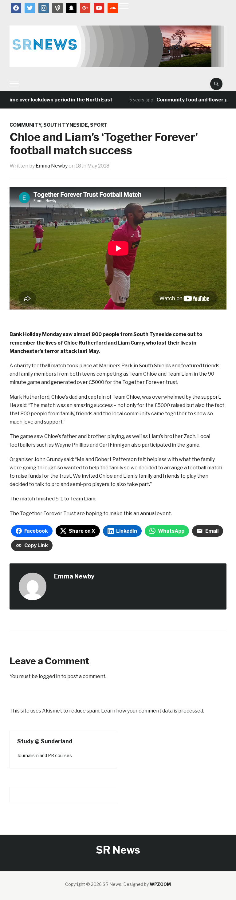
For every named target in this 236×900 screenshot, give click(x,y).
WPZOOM (160, 884)
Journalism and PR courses (44, 755)
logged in (49, 676)
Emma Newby (52, 166)
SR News (118, 849)
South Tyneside (65, 125)
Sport (99, 125)
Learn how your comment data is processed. (152, 711)
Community (25, 125)
